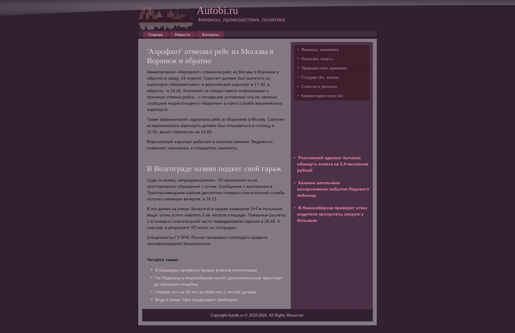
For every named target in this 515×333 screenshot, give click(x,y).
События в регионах (319, 86)
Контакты (210, 34)
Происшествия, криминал (324, 68)
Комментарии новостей (322, 96)
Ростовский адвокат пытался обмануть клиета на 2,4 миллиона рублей (332, 164)
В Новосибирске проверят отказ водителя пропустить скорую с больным (332, 214)
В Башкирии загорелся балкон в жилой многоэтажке (206, 270)
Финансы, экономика (320, 49)
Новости (182, 34)
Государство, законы (320, 77)
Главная (155, 34)
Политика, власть (317, 59)
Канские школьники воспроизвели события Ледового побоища (333, 189)
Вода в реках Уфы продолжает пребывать (196, 299)
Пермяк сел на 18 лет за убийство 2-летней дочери (205, 291)
